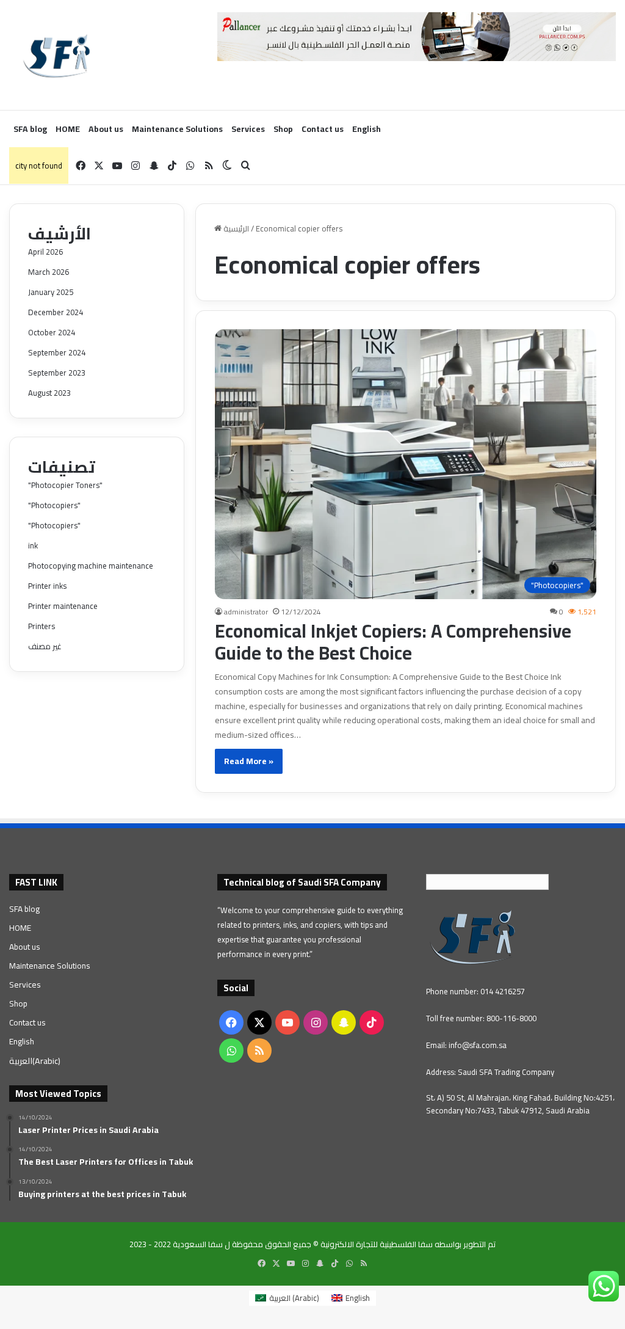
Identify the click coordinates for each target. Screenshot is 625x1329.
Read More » (248, 761)
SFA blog (30, 129)
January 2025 (50, 292)
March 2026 (48, 271)
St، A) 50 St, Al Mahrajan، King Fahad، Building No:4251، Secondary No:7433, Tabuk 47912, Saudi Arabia (520, 1104)
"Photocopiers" (54, 505)
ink (33, 545)
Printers (41, 626)
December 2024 (55, 312)
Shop (283, 129)
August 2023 (49, 392)
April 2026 (45, 251)
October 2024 (51, 332)
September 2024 (56, 352)
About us (106, 129)
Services (248, 129)
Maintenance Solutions (177, 129)
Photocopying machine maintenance (90, 565)
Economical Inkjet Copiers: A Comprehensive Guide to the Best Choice (393, 642)
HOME (68, 129)
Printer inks (47, 585)
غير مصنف (45, 646)
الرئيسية (235, 228)
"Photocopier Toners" (65, 485)
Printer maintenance (63, 606)
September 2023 (56, 372)
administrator (246, 612)
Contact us (323, 129)
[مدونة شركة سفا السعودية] (56, 55)
